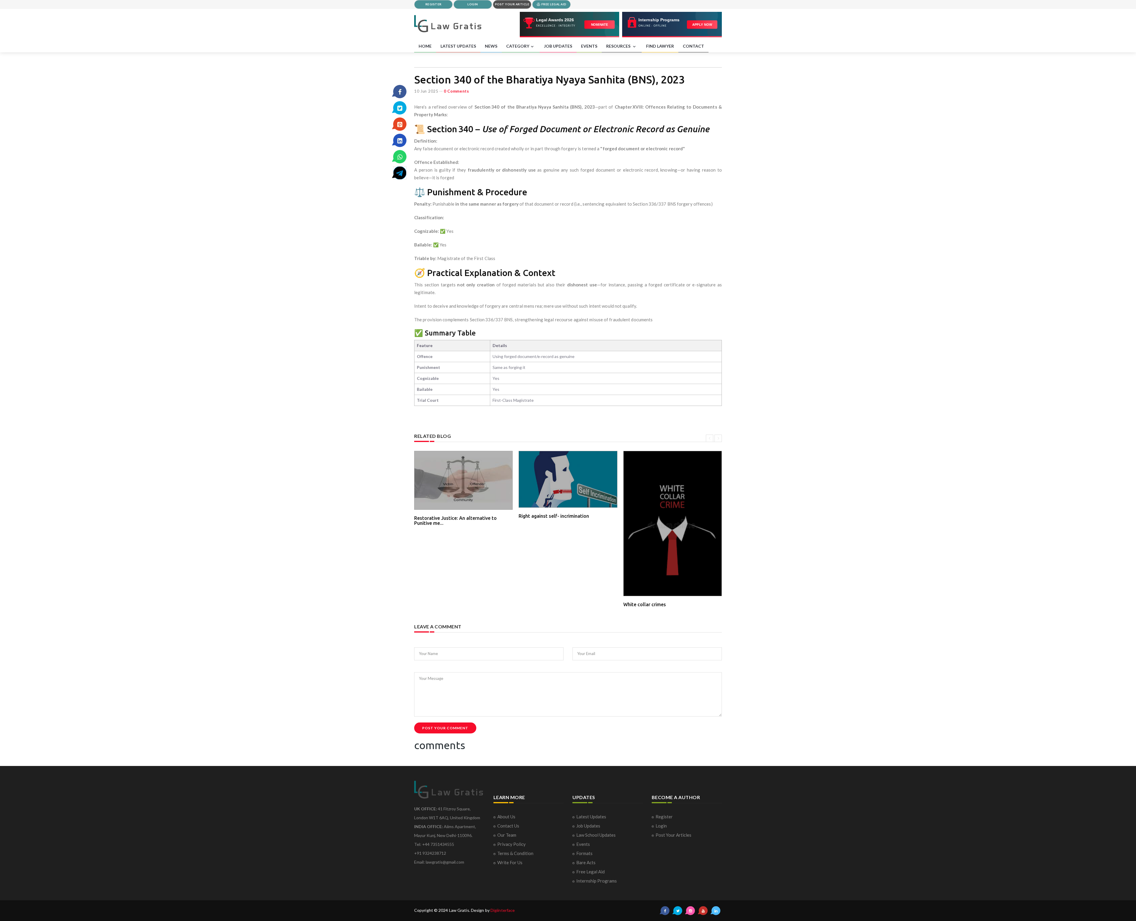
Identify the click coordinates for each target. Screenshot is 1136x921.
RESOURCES (618, 46)
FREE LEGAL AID (553, 4)
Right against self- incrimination (554, 516)
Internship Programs (596, 880)
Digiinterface (502, 910)
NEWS (491, 46)
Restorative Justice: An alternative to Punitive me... (455, 520)
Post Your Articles (673, 835)
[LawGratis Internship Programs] (672, 24)
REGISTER (433, 4)
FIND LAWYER (660, 46)
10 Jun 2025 (426, 91)
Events (583, 844)
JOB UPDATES (558, 46)
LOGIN (472, 4)
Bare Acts (586, 862)
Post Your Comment (445, 728)
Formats (584, 853)
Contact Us (508, 825)
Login (661, 825)
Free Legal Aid (590, 871)
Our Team (506, 835)
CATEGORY (517, 46)
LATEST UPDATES (458, 46)
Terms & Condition (515, 853)
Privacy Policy (511, 844)
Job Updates (588, 825)
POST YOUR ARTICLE (512, 4)
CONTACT (693, 46)
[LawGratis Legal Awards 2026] (569, 24)
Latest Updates (591, 816)
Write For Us (509, 862)
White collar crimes (644, 604)
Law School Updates (596, 835)
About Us (506, 816)
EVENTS (589, 46)
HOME (425, 46)
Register (664, 816)
